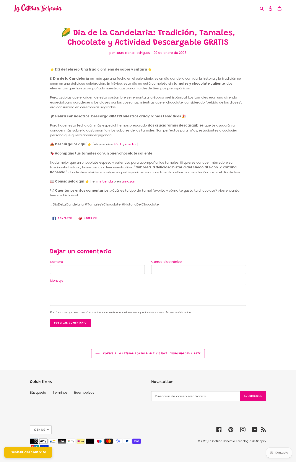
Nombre (56, 261)
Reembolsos (84, 392)
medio (130, 144)
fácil (117, 144)
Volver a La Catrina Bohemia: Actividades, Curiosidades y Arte (151, 353)
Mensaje (56, 280)
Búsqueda (38, 392)
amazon (128, 181)
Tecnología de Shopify (251, 441)
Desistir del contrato (28, 452)
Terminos (60, 392)
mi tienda (105, 181)
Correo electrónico (166, 261)
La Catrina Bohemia (221, 441)
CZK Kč (39, 429)
